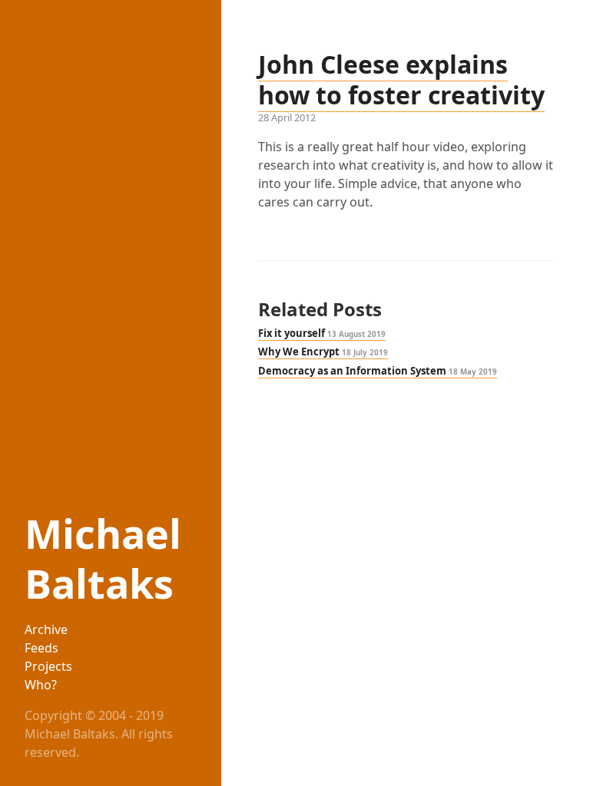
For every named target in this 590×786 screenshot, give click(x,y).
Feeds (41, 647)
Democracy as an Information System (377, 371)
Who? (41, 684)
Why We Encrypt (323, 351)
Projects (48, 666)
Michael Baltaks (103, 558)
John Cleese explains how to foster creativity (401, 79)
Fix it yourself (322, 333)
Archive (46, 629)
